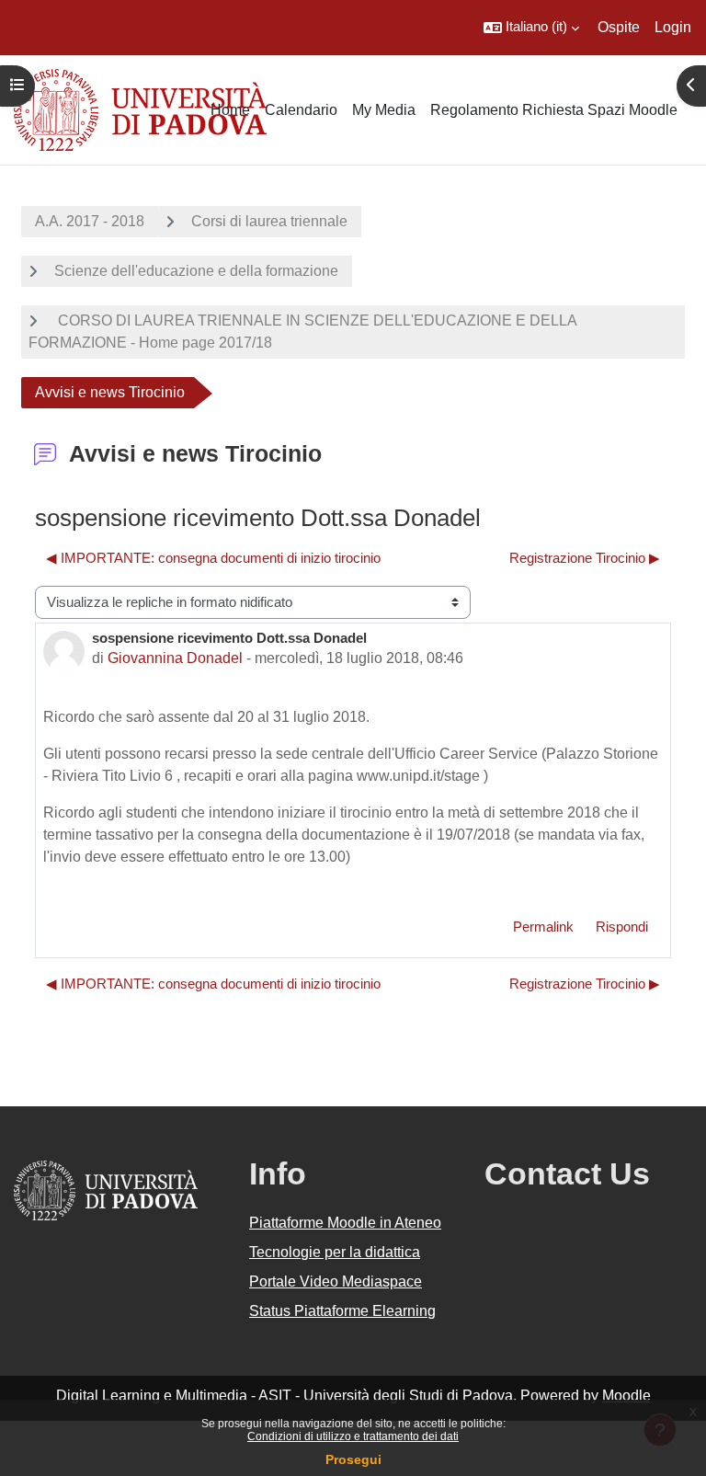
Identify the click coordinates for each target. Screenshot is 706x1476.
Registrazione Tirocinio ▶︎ (584, 558)
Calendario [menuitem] (301, 110)
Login (673, 27)
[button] (531, 27)
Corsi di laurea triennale (269, 221)
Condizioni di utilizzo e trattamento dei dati (353, 1436)
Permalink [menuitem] (543, 927)
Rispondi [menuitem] (622, 927)
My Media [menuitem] (384, 110)
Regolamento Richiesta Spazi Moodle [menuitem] (554, 110)
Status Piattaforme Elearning (342, 1311)
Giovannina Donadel (175, 658)
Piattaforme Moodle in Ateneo (345, 1222)
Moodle (626, 1395)
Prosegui (353, 1459)
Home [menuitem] (230, 110)
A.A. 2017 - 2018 (89, 221)
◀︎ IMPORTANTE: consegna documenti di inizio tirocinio (213, 558)
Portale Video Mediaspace (335, 1281)
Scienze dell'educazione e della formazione (196, 271)
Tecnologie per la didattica (334, 1252)
